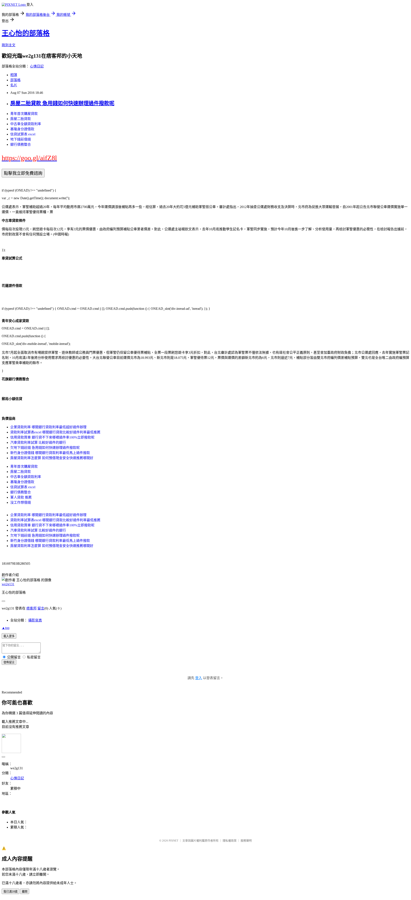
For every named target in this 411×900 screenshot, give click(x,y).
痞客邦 (31, 608)
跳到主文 (8, 45)
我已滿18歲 (10, 891)
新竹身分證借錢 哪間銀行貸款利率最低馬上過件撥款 (50, 453)
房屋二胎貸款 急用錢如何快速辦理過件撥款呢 (62, 103)
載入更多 (9, 636)
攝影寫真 (35, 620)
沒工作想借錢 (20, 502)
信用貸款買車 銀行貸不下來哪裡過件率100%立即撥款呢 (52, 437)
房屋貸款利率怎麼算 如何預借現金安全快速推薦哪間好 (51, 458)
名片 (13, 85)
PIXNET (173, 840)
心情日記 (37, 66)
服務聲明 (246, 840)
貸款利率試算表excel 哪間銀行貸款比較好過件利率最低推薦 (55, 432)
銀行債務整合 (20, 144)
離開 (24, 891)
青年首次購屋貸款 (24, 113)
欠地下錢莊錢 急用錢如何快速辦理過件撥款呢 (45, 447)
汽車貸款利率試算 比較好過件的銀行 (38, 442)
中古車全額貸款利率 (25, 124)
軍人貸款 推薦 (21, 497)
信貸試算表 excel (22, 134)
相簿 (13, 75)
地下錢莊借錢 (20, 139)
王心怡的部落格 (26, 33)
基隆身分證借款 (22, 129)
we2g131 (8, 584)
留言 (40, 608)
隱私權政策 (230, 840)
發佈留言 (9, 662)
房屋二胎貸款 (20, 119)
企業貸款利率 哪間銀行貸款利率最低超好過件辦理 (48, 427)
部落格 (15, 80)
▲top (5, 628)
